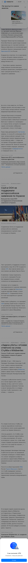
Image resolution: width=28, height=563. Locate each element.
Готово (14, 560)
